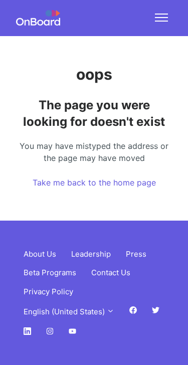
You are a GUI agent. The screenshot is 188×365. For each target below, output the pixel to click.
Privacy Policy (48, 291)
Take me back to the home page (94, 182)
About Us (40, 254)
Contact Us (110, 272)
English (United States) (65, 311)
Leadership (91, 254)
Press (136, 254)
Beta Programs (50, 272)
